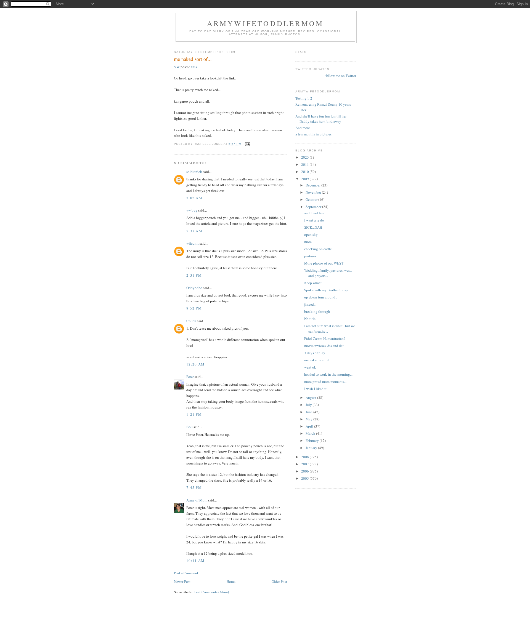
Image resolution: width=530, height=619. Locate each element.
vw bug (191, 210)
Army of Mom (196, 500)
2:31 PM (194, 275)
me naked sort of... (317, 359)
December (313, 185)
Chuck (191, 320)
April (310, 426)
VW (177, 66)
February (313, 440)
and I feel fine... (315, 212)
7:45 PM (194, 487)
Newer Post (182, 581)
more (308, 241)
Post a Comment (186, 572)
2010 (305, 171)
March (311, 433)
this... (195, 66)
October (312, 199)
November (314, 192)
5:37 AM (194, 230)
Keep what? (313, 282)
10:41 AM (195, 560)
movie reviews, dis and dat (324, 345)
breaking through (317, 311)
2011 (305, 164)
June (309, 411)
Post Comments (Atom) (211, 591)
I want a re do (314, 220)
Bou (189, 426)
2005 (305, 478)
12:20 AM (195, 364)
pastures (310, 256)
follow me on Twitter (340, 75)
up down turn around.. (320, 297)
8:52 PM (194, 308)
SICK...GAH (313, 227)
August (311, 397)
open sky (311, 234)
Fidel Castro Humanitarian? (324, 338)
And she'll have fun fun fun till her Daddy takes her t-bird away (320, 119)
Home (231, 581)
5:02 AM (194, 197)
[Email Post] (247, 143)
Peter (190, 376)
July (309, 404)
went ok (310, 367)
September (314, 206)
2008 (305, 456)
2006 (305, 471)
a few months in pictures (313, 134)
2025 (305, 157)
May (309, 419)
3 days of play (314, 352)
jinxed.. (310, 304)
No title (310, 318)
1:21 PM (194, 414)
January (312, 447)
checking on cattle (318, 248)
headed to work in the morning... (328, 374)
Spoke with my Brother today (326, 289)
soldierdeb (194, 171)
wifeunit (192, 243)
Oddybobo (194, 287)
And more (302, 127)
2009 (305, 178)
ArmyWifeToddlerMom (265, 23)
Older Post (279, 581)
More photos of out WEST (323, 263)
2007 (305, 463)
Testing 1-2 (303, 98)
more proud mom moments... (325, 381)
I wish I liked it (315, 388)
